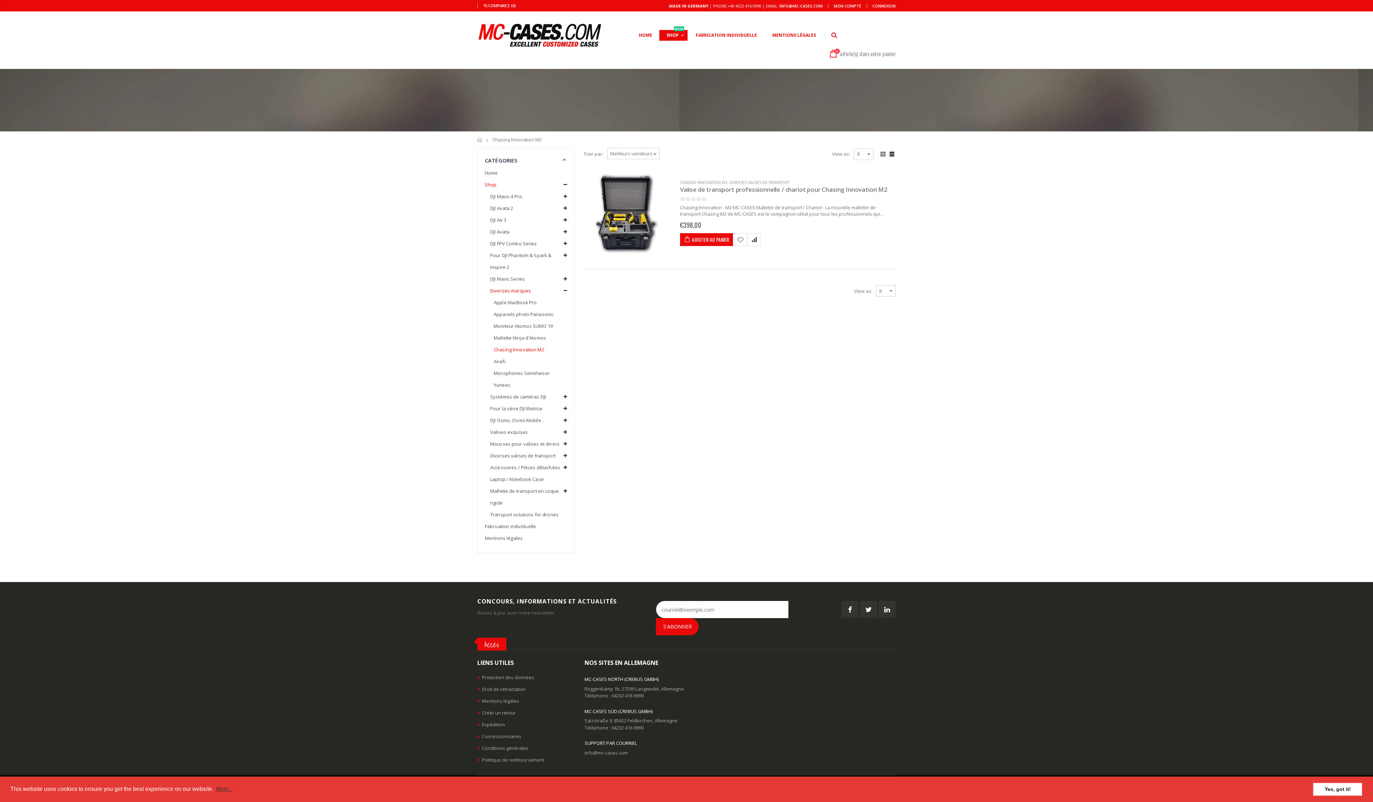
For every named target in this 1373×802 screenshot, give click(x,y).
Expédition (493, 724)
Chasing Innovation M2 (703, 182)
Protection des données (508, 677)
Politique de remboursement (513, 760)
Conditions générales (505, 748)
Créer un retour (499, 713)
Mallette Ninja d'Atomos (520, 338)
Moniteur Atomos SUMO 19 (523, 326)
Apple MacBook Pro (515, 302)
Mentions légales (504, 538)
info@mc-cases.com (801, 6)
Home (491, 173)
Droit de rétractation (504, 689)
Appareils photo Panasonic (523, 314)
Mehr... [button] (224, 789)
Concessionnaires (501, 736)
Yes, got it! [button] (1338, 789)
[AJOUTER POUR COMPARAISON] (754, 239)
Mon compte (847, 6)
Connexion (884, 6)
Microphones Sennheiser (522, 373)
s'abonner (677, 626)
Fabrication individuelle (510, 526)
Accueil (480, 139)
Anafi (500, 361)
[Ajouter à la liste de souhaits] (740, 239)
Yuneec (502, 385)
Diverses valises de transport (759, 182)
